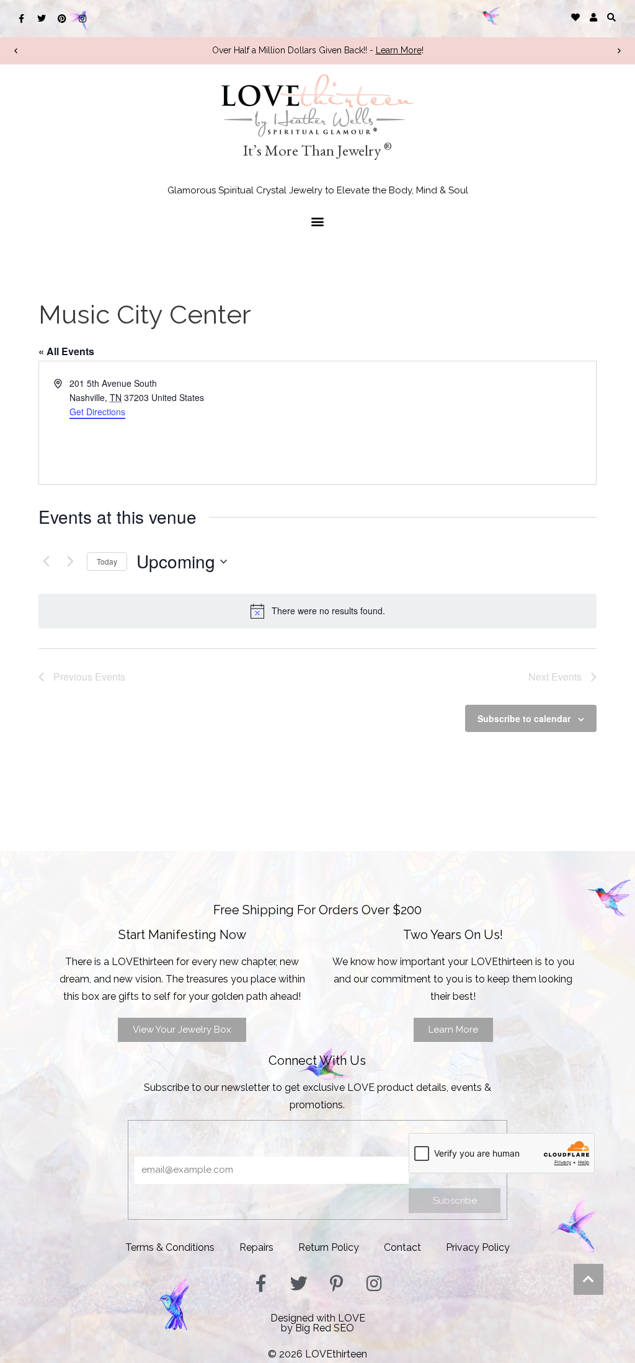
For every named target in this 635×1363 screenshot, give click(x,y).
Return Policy (328, 1247)
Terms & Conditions (170, 1247)
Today (107, 561)
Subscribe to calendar (524, 718)
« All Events (66, 351)
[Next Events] (70, 561)
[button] (612, 17)
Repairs (256, 1247)
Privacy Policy (478, 1247)
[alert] (317, 611)
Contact (402, 1247)
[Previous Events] (45, 561)
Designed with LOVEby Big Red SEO (317, 1323)
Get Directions (97, 411)
